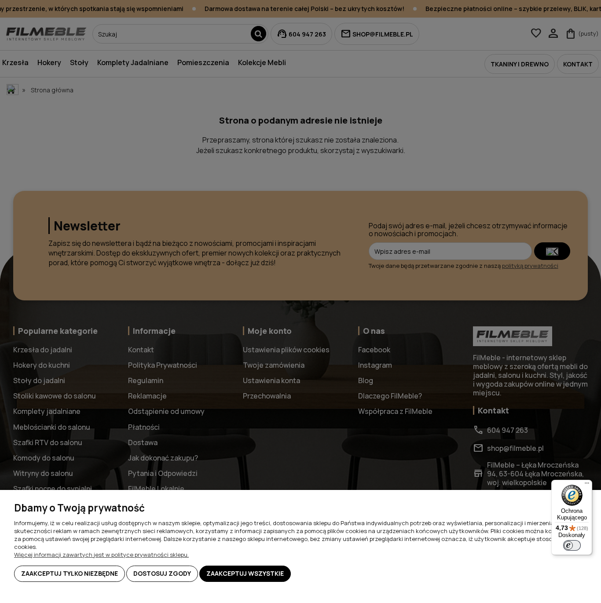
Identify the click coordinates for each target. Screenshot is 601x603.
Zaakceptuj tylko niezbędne (69, 573)
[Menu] (587, 485)
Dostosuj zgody (162, 573)
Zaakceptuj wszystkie (245, 573)
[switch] (572, 545)
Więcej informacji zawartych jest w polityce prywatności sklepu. (101, 555)
